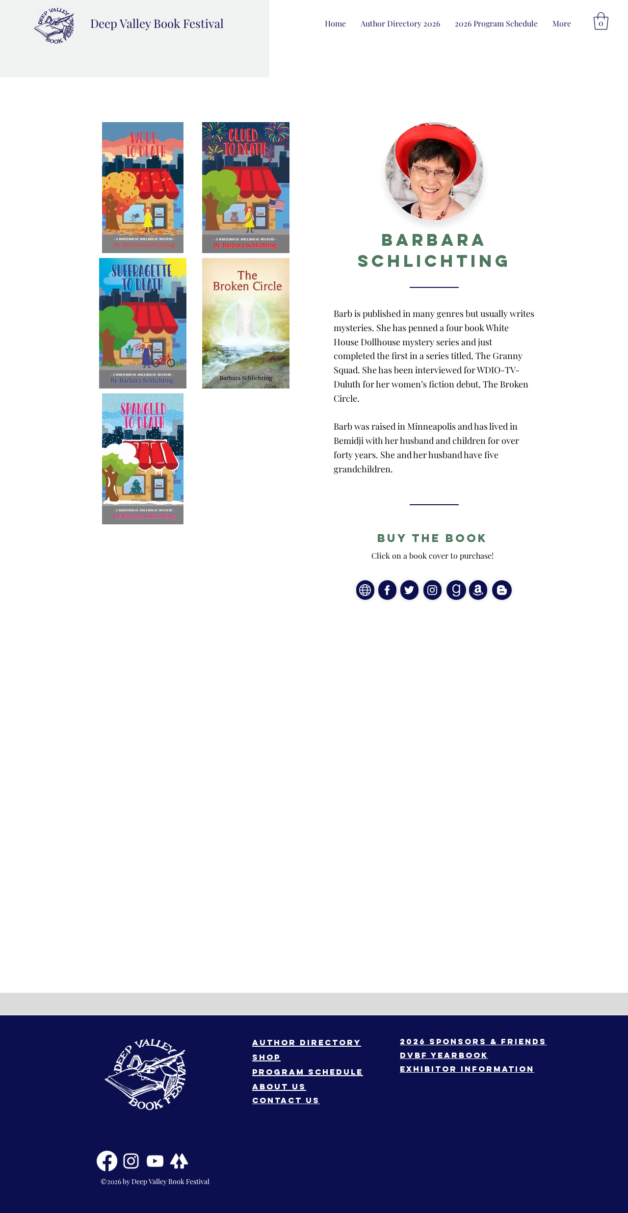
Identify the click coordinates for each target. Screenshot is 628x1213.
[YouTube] (155, 1161)
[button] (561, 23)
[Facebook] (107, 1161)
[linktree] (179, 1161)
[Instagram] (131, 1161)
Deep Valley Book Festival (157, 23)
